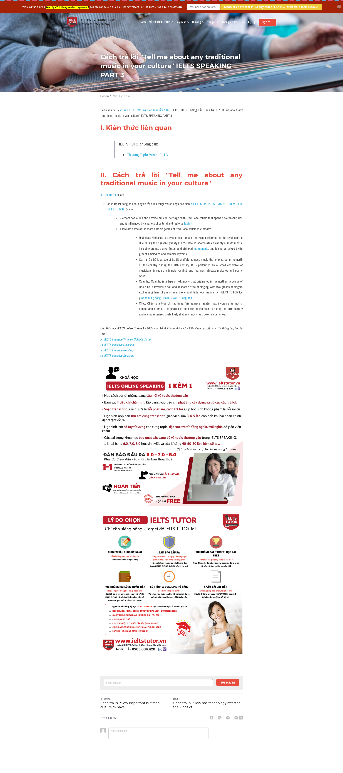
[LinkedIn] (228, 717)
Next (175, 699)
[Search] (249, 22)
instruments (201, 248)
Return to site (109, 717)
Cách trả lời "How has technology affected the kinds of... (207, 705)
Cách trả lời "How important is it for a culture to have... (130, 705)
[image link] (72, 21)
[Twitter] (220, 717)
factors (188, 223)
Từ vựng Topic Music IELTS (148, 154)
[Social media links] (255, 22)
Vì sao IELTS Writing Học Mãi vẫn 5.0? (144, 110)
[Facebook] (211, 717)
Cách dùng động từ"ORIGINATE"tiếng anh (167, 298)
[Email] (236, 717)
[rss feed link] (241, 717)
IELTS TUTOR (109, 195)
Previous (107, 699)
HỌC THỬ (267, 22)
